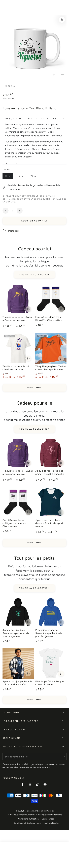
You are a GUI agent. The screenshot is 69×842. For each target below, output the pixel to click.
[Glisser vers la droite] (62, 74)
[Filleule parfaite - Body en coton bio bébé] (50, 663)
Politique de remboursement (22, 814)
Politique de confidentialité (50, 814)
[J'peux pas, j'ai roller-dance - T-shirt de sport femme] (50, 502)
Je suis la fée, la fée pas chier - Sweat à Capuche (49, 472)
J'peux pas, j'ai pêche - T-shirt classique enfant (17, 683)
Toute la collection (34, 274)
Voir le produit (28, 309)
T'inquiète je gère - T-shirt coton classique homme (50, 368)
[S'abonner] (64, 756)
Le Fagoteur (28, 810)
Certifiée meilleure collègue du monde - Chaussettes (14, 523)
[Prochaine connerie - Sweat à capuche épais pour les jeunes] (50, 612)
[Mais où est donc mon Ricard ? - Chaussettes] (50, 299)
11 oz (9, 176)
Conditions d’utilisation (28, 818)
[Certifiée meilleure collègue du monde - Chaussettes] (18, 502)
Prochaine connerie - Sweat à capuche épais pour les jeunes (48, 633)
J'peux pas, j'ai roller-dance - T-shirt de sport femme (49, 523)
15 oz (21, 176)
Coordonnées (48, 818)
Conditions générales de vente (27, 823)
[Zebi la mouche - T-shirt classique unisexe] (18, 348)
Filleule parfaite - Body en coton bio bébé (50, 683)
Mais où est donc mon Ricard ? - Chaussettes (48, 319)
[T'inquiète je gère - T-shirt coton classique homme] (50, 348)
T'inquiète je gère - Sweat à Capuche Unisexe (18, 319)
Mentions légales (51, 823)
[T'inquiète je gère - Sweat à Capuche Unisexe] (18, 299)
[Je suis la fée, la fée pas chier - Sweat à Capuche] (50, 452)
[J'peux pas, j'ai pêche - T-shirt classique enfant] (18, 663)
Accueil (9, 86)
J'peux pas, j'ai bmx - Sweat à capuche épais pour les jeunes (16, 633)
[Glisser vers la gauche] (54, 74)
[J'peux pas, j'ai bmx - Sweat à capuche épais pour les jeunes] (18, 612)
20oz (34, 176)
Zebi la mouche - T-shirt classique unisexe (17, 368)
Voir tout (34, 387)
